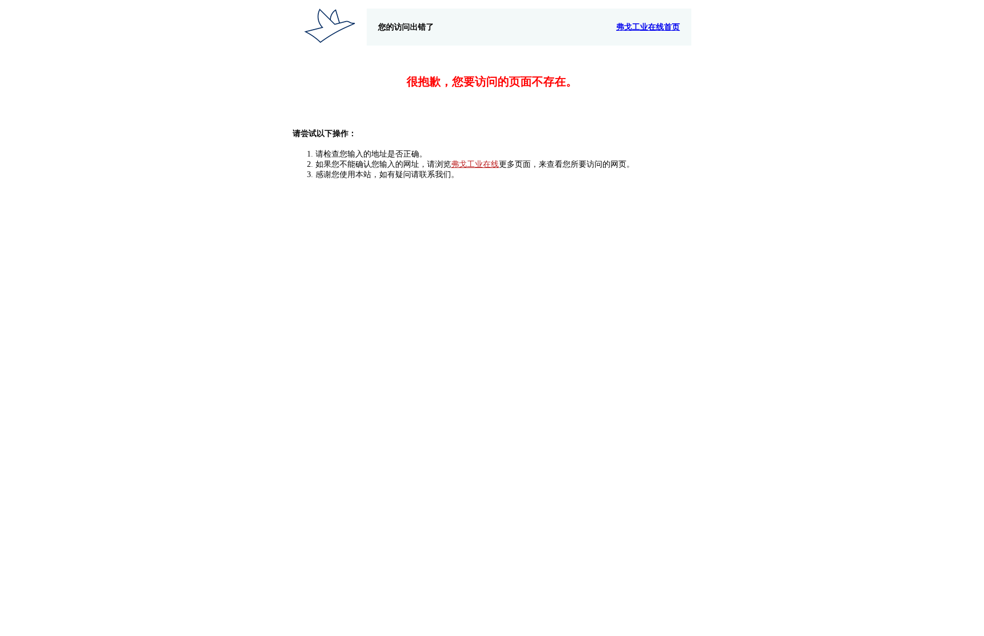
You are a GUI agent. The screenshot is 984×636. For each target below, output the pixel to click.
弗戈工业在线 (475, 164)
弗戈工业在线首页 (648, 27)
